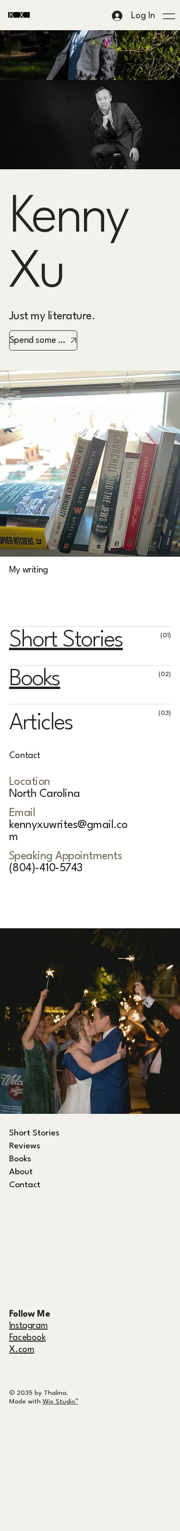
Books (34, 679)
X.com (21, 1349)
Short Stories (66, 640)
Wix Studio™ (60, 1401)
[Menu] (169, 16)
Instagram (28, 1325)
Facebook (27, 1337)
